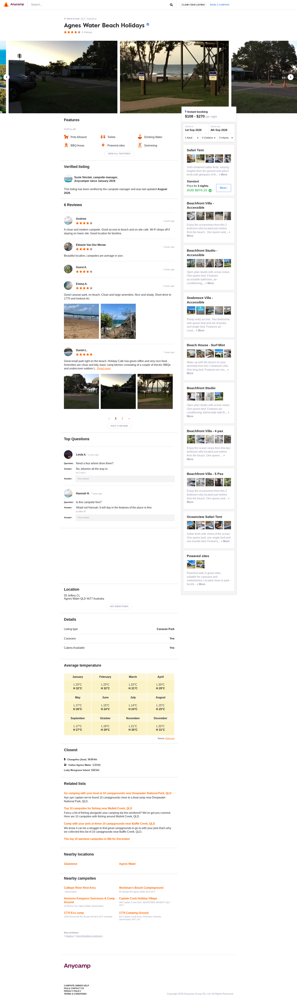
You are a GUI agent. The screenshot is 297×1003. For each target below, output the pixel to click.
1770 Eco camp (74, 912)
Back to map (73, 19)
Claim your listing (193, 5)
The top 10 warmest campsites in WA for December (97, 838)
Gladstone (92, 19)
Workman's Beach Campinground (141, 887)
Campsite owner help (76, 985)
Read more (104, 368)
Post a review (119, 426)
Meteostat (169, 738)
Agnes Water (127, 863)
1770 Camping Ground (133, 912)
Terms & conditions (75, 994)
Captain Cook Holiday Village (138, 898)
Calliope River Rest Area (80, 887)
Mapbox (70, 936)
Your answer (83, 479)
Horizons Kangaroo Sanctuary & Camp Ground (89, 900)
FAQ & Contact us (74, 988)
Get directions (119, 606)
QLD (83, 19)
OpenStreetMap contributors (89, 936)
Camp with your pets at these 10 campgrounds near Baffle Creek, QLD (109, 823)
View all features (119, 153)
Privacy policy (72, 991)
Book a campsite (219, 5)
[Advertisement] (119, 556)
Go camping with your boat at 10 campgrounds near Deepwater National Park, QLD (118, 793)
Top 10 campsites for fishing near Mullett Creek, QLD (98, 808)
